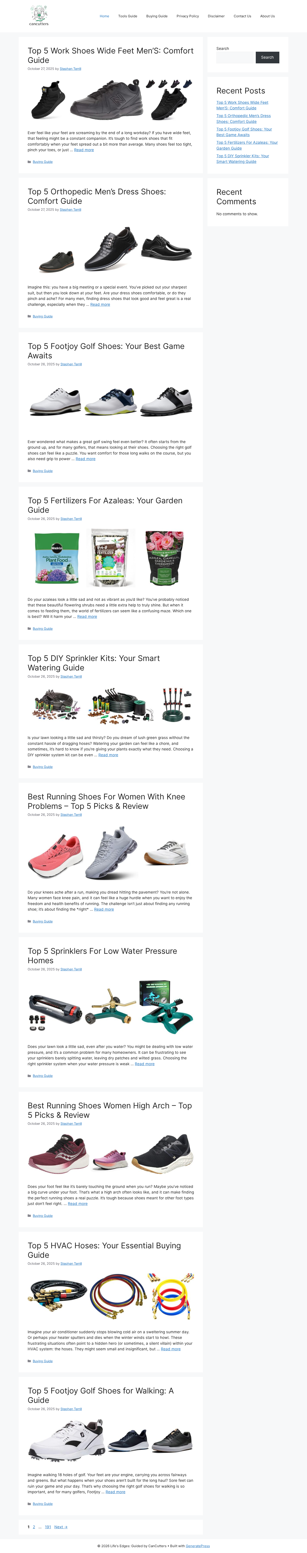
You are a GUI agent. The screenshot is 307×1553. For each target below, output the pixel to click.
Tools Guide (127, 16)
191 (48, 1527)
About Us (267, 16)
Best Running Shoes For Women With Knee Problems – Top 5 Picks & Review (106, 801)
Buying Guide (157, 16)
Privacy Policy (188, 16)
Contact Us (242, 16)
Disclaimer (216, 16)
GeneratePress (198, 1546)
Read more (84, 150)
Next (61, 1527)
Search (222, 48)
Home (104, 16)
